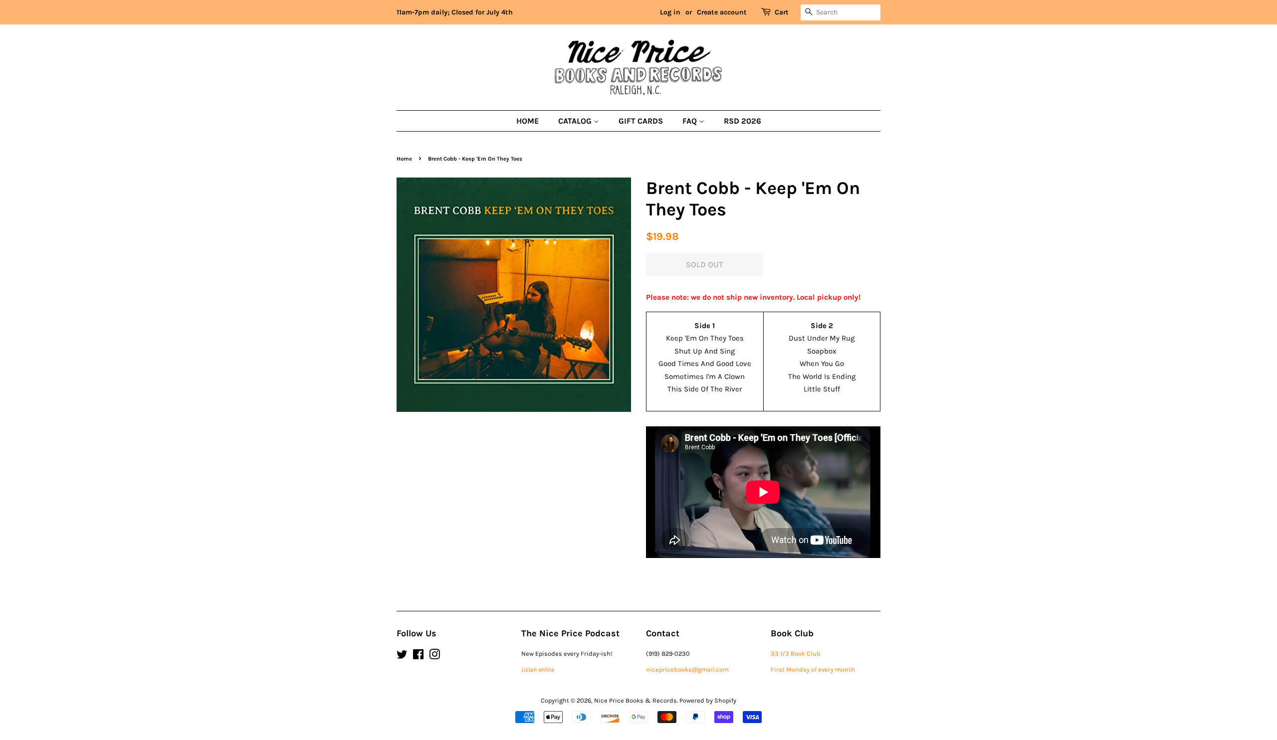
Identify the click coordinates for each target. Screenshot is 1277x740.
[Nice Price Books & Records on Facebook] (418, 656)
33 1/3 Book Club (796, 653)
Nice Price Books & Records (635, 700)
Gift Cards (641, 121)
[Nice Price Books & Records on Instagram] (434, 656)
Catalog (576, 121)
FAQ (690, 121)
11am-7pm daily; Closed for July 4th (455, 12)
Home (527, 121)
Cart (782, 12)
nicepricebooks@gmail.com (687, 669)
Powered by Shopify (707, 700)
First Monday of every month (813, 669)
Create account (722, 12)
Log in (670, 12)
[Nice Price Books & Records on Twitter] (402, 656)
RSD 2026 (742, 121)
